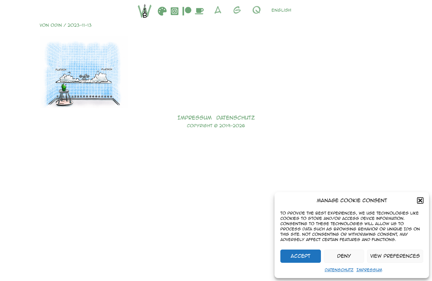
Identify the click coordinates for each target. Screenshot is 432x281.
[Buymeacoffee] (199, 11)
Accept (300, 256)
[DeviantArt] (162, 11)
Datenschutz (339, 269)
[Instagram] (174, 11)
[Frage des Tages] (258, 10)
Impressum (369, 269)
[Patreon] (186, 11)
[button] (420, 200)
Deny (344, 256)
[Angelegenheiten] (219, 10)
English (281, 10)
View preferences (395, 256)
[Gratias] (238, 10)
